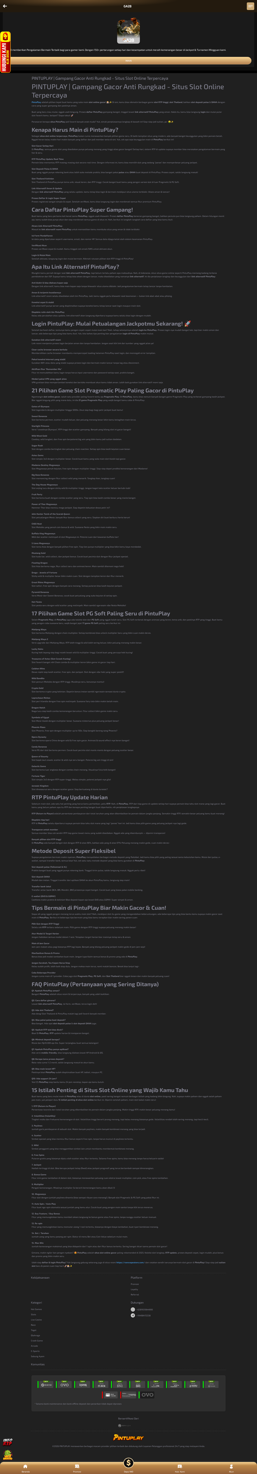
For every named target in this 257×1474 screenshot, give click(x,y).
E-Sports (35, 1351)
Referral (135, 1294)
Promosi (135, 1284)
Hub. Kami (180, 1471)
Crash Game (37, 1340)
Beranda (26, 1471)
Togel (33, 1330)
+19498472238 (143, 1315)
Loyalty (134, 1289)
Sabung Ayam (37, 1356)
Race (33, 1325)
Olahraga (35, 1335)
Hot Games (36, 1309)
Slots (33, 1314)
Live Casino (36, 1319)
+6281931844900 (144, 1309)
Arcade (34, 1346)
